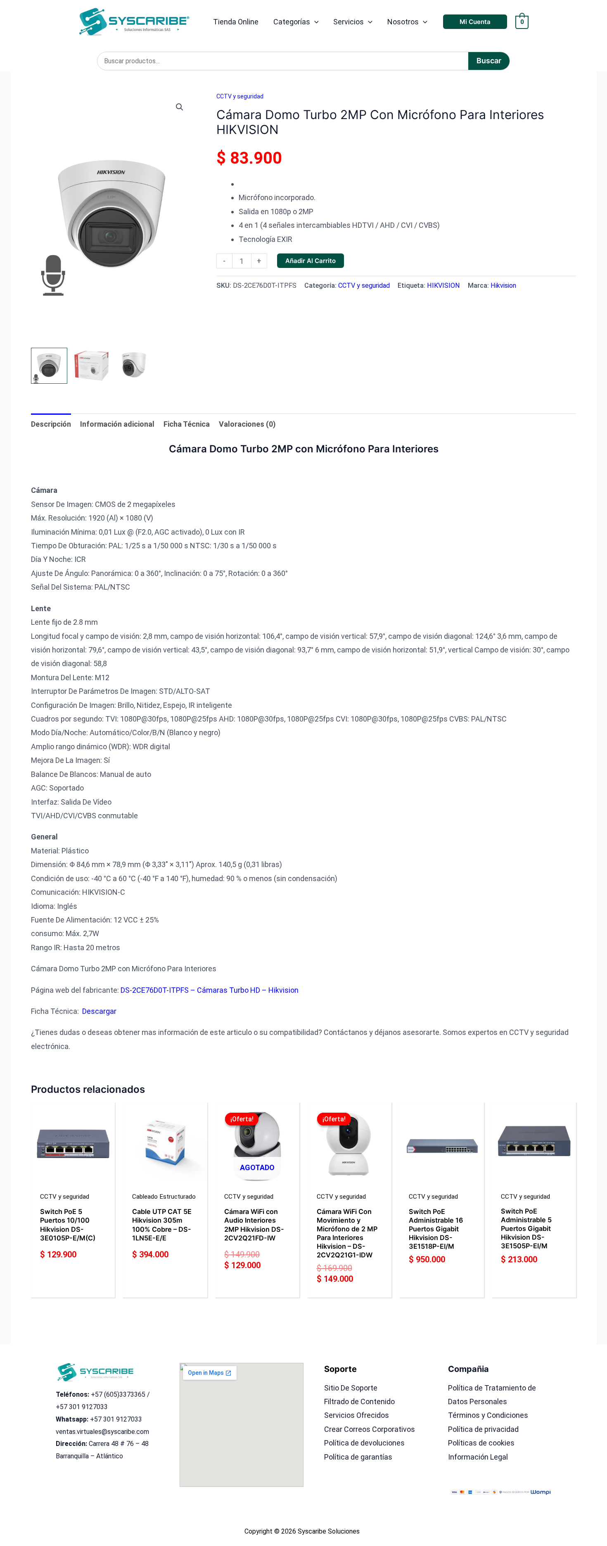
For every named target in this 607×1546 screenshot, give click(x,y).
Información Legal (478, 1457)
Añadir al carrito (310, 261)
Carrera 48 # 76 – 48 (119, 1444)
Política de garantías (358, 1457)
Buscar (489, 60)
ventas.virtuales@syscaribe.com (102, 1432)
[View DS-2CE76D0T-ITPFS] (92, 366)
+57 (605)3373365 (118, 1394)
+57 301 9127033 (82, 1407)
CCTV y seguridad (239, 96)
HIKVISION (443, 285)
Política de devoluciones (364, 1442)
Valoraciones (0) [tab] (247, 424)
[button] (314, 22)
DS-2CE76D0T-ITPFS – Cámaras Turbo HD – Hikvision (210, 990)
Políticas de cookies (481, 1442)
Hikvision (503, 285)
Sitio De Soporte (350, 1388)
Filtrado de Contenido (359, 1401)
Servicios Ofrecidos (356, 1415)
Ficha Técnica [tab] (187, 424)
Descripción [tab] (51, 424)
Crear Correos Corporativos (369, 1429)
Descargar (99, 1011)
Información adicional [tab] (117, 424)
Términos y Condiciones (488, 1415)
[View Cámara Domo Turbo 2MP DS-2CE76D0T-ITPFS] (49, 366)
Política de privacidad (483, 1429)
